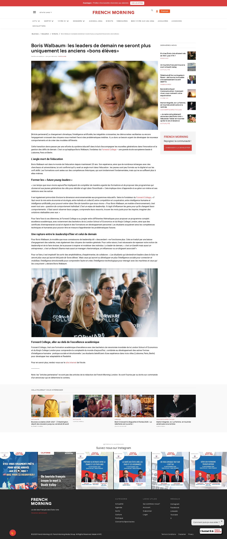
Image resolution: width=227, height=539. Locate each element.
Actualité (165, 70)
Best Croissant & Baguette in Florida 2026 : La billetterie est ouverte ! (133, 423)
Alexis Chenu (160, 426)
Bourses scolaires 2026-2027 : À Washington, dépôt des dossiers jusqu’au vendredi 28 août (50, 423)
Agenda (118, 419)
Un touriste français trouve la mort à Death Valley (172, 66)
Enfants (55, 34)
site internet (71, 362)
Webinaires (165, 84)
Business (35, 34)
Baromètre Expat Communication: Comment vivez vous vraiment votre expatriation (171, 92)
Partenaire (62, 56)
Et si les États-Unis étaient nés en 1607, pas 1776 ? (173, 54)
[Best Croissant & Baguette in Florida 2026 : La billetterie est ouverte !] (134, 406)
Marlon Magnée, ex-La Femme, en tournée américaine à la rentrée (173, 105)
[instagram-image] (18, 470)
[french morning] (113, 12)
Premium (164, 11)
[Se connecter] (157, 11)
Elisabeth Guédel (37, 426)
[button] (152, 10)
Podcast (164, 58)
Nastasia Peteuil (78, 421)
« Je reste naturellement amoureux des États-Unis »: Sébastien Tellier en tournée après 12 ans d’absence (172, 117)
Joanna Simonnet (120, 426)
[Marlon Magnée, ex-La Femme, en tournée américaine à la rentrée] (176, 406)
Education (45, 34)
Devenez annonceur (39, 513)
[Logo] (71, 501)
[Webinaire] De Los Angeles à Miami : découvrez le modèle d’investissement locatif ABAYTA (172, 78)
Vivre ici (164, 98)
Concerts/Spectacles (171, 109)
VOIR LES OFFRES (137, 3)
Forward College (109, 149)
